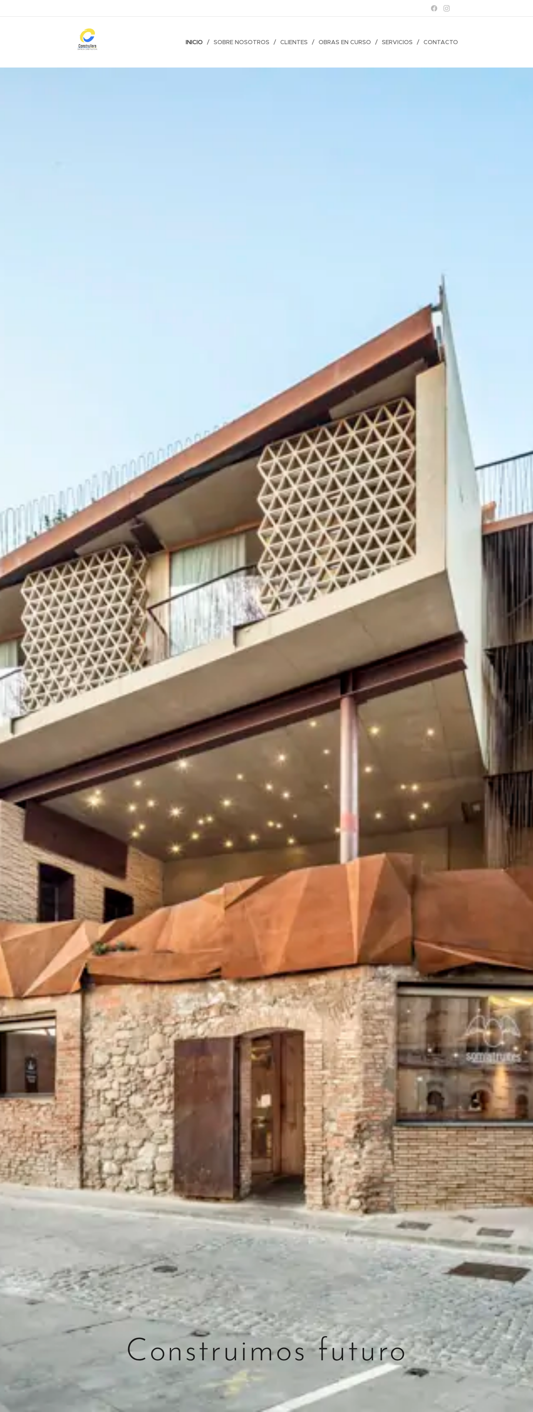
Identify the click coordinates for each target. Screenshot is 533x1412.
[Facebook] (434, 8)
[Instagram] (446, 8)
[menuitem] (196, 42)
